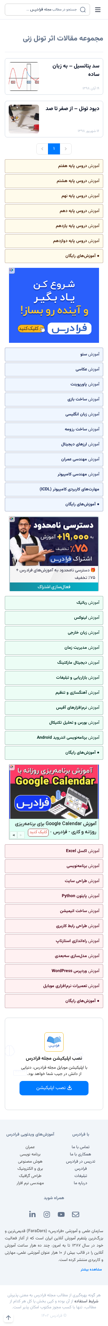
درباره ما (80, 1183)
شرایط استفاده (86, 1301)
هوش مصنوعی (30, 1161)
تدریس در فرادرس (80, 1161)
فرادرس (81, 1169)
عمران (30, 1147)
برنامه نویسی (30, 1154)
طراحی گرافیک (30, 1176)
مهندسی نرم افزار (30, 1183)
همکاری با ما (80, 1154)
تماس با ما (80, 1147)
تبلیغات (80, 1176)
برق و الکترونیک (30, 1169)
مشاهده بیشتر (91, 1269)
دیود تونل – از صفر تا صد (72, 109)
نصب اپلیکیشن (51, 1088)
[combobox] (44, 9)
